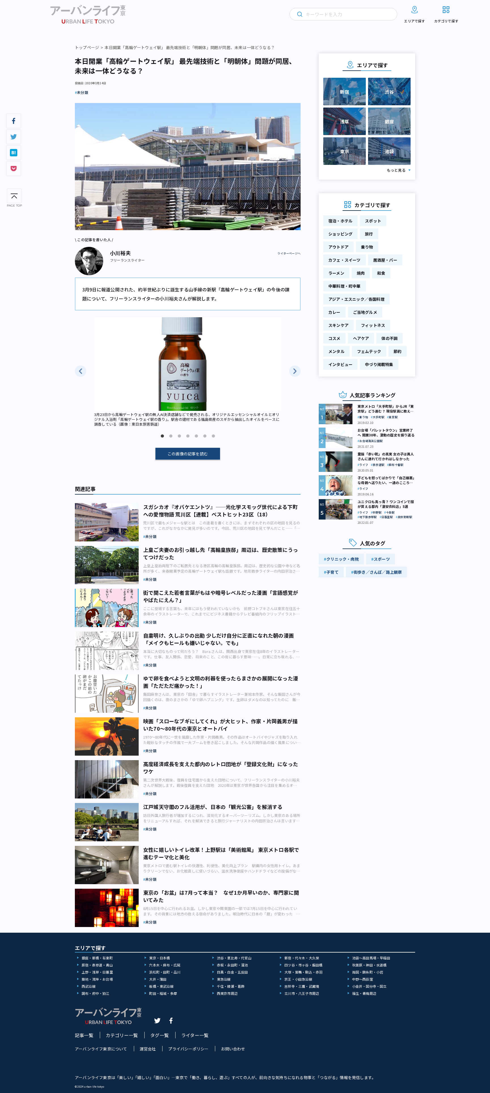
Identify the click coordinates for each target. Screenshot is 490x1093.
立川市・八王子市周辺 (301, 993)
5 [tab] (196, 436)
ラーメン (336, 273)
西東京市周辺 (227, 993)
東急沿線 (224, 979)
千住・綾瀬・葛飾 (231, 986)
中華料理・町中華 (344, 286)
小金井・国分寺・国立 (369, 986)
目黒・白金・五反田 (232, 972)
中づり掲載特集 (379, 364)
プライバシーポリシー (188, 1049)
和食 (381, 273)
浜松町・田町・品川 (164, 972)
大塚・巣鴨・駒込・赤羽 (303, 972)
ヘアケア (361, 338)
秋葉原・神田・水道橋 (369, 964)
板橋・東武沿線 (161, 986)
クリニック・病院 (342, 559)
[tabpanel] (187, 372)
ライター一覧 (194, 1035)
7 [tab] (213, 436)
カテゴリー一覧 (122, 1035)
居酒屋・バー (385, 260)
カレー (334, 312)
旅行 (369, 234)
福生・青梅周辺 (364, 993)
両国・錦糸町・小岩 (367, 972)
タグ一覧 (159, 1035)
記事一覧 (84, 1035)
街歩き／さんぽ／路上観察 (378, 572)
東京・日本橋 (159, 957)
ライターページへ (289, 253)
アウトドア (338, 247)
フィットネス (373, 325)
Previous (80, 371)
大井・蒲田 (157, 979)
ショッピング (340, 234)
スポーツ (382, 559)
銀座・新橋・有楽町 (97, 957)
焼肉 (361, 273)
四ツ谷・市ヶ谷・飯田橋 (303, 964)
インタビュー (340, 364)
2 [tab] (171, 436)
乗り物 (367, 247)
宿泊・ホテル (340, 221)
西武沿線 (89, 986)
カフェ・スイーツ (344, 260)
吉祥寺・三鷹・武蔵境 (301, 986)
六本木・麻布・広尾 (164, 964)
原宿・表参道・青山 (97, 964)
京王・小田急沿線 (298, 979)
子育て (332, 572)
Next (295, 371)
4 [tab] (188, 436)
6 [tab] (205, 436)
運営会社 (148, 1049)
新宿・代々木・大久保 (301, 957)
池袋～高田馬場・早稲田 (371, 957)
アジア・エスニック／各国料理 (356, 299)
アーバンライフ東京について (101, 1049)
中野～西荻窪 (362, 979)
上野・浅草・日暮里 (97, 972)
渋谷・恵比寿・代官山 (234, 957)
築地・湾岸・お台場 (97, 979)
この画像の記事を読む (188, 454)
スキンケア (338, 325)
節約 (398, 351)
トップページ (87, 47)
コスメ (334, 338)
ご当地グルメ (365, 312)
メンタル (336, 351)
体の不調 (389, 338)
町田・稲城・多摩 (163, 993)
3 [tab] (179, 436)
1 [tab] (162, 436)
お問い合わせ (233, 1049)
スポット (373, 221)
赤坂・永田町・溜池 (232, 964)
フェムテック (369, 351)
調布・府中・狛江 (95, 993)
